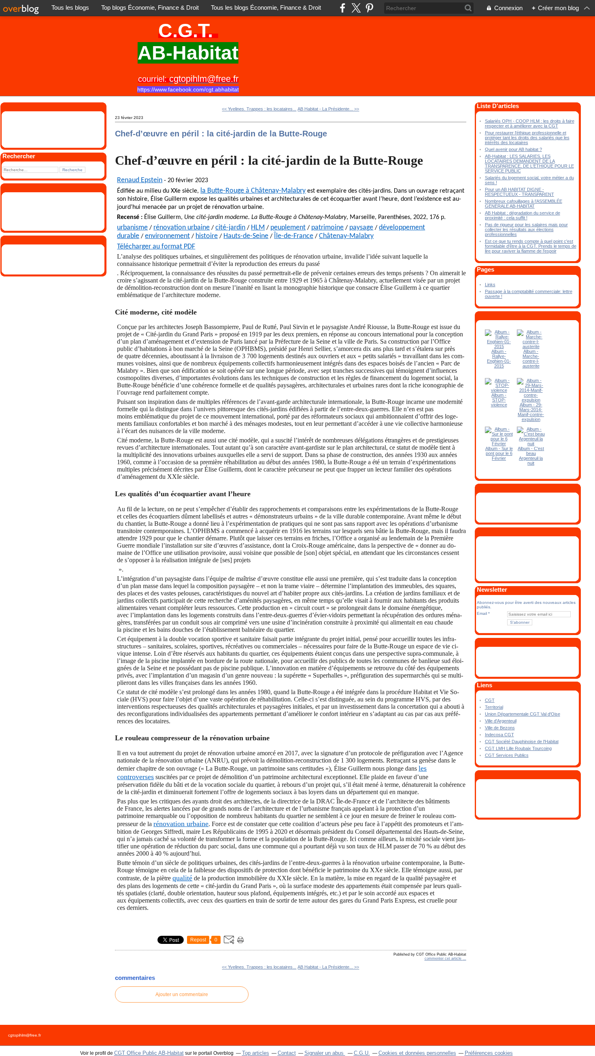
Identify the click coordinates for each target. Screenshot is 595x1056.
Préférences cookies (489, 1053)
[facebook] (343, 8)
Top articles (255, 1053)
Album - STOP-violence (499, 400)
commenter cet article (444, 958)
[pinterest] (369, 8)
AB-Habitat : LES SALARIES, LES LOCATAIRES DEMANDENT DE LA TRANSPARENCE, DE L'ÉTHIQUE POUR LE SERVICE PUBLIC (529, 163)
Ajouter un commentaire (181, 994)
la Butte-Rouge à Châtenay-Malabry (253, 190)
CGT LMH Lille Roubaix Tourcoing (518, 748)
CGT (490, 700)
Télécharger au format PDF (156, 246)
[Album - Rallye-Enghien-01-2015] (499, 346)
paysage (361, 227)
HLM (258, 227)
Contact (287, 1053)
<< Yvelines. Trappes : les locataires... (259, 108)
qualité (182, 878)
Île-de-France (293, 236)
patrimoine (327, 227)
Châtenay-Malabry (346, 236)
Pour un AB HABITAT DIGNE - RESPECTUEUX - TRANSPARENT (519, 192)
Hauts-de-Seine (245, 236)
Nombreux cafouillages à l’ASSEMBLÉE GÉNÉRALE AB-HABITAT (523, 203)
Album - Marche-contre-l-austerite (531, 358)
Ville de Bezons (500, 727)
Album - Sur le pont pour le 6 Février (499, 453)
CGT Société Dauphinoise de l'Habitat (522, 741)
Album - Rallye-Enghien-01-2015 (499, 358)
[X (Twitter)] (356, 8)
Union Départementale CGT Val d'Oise (522, 714)
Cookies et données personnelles (417, 1053)
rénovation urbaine (181, 227)
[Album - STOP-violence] (499, 390)
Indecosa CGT (499, 734)
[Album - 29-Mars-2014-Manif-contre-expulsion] (531, 399)
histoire (207, 236)
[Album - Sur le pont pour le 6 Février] (499, 443)
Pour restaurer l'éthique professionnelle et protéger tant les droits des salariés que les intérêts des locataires (527, 137)
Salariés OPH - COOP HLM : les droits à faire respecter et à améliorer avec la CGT (529, 123)
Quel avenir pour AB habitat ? (513, 149)
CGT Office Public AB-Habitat (149, 1053)
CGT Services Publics (507, 755)
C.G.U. (362, 1053)
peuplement (288, 227)
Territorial (494, 707)
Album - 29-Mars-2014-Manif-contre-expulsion (531, 412)
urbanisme (132, 227)
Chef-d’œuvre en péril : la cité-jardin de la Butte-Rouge (221, 133)
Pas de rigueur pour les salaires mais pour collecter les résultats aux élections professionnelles (526, 229)
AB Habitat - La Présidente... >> (328, 108)
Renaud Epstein (139, 180)
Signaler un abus (324, 1053)
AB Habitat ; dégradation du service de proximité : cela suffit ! (522, 215)
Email (482, 613)
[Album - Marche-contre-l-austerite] (531, 346)
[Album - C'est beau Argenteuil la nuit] (531, 443)
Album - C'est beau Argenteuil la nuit (531, 455)
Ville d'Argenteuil (500, 720)
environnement (167, 236)
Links (490, 284)
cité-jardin (230, 227)
